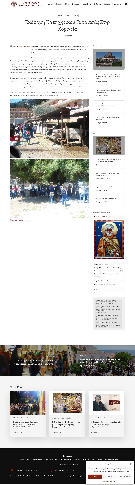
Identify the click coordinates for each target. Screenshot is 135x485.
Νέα (92, 459)
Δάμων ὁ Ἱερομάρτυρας (114, 273)
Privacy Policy (113, 481)
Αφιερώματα (37, 459)
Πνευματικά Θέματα (111, 459)
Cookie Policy (106, 481)
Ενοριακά (67, 15)
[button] (131, 464)
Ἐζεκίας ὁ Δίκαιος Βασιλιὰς (100, 270)
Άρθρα (22, 459)
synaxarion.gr (97, 289)
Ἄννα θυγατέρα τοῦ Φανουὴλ (114, 270)
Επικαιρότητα (31, 418)
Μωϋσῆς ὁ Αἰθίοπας (98, 268)
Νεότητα (75, 15)
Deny (110, 476)
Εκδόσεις (77, 459)
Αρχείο (60, 15)
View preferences (125, 476)
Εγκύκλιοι (58, 459)
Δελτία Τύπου (16, 418)
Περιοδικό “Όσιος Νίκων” (69, 465)
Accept (95, 476)
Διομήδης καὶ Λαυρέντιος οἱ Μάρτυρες (113, 268)
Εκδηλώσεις (68, 459)
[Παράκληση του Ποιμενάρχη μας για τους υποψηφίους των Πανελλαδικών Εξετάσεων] (34, 360)
